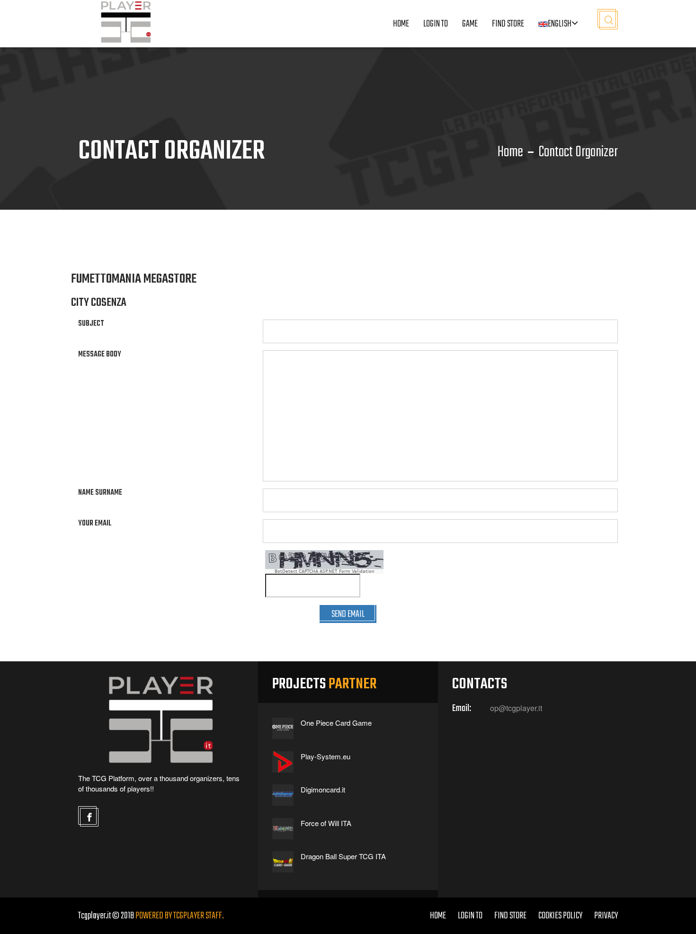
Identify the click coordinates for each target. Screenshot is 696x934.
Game (470, 24)
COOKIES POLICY (560, 916)
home (438, 916)
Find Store (508, 24)
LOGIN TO (435, 24)
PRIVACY (606, 916)
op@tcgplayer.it (516, 708)
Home (401, 24)
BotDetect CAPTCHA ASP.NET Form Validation (325, 571)
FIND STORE (510, 916)
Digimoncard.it (323, 789)
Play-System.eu (325, 756)
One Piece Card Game (336, 723)
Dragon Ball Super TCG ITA (343, 856)
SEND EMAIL (348, 614)
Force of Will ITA (326, 823)
